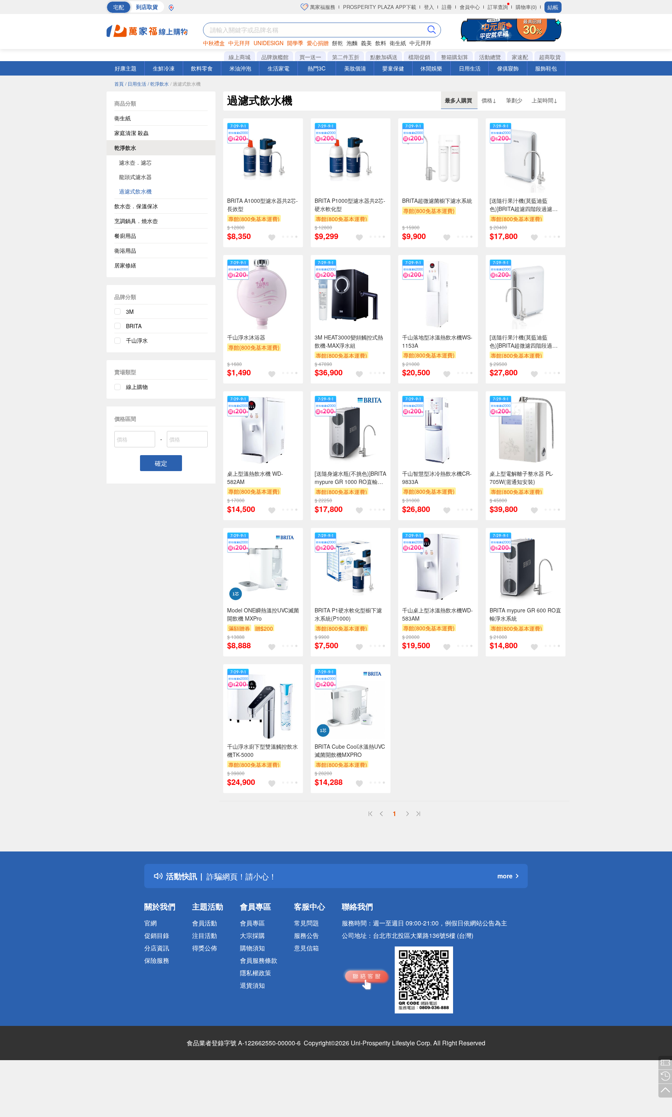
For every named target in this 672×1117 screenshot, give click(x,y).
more (505, 875)
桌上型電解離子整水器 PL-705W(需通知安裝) (521, 477)
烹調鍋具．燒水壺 (136, 221)
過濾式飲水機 (135, 191)
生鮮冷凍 (164, 68)
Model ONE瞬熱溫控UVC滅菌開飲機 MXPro (263, 614)
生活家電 (278, 68)
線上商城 (239, 57)
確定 (161, 463)
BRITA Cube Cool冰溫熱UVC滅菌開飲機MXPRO (350, 750)
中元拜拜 (239, 43)
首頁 (119, 83)
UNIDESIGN (269, 43)
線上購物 (137, 387)
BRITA (134, 326)
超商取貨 (550, 57)
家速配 (520, 57)
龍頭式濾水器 (135, 177)
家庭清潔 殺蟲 (131, 133)
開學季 (295, 43)
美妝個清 (355, 68)
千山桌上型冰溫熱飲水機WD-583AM (437, 614)
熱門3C (317, 68)
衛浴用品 (125, 250)
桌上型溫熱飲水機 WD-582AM (255, 477)
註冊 (447, 7)
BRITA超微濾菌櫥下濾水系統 (437, 200)
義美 (366, 43)
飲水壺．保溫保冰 (136, 206)
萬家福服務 (321, 7)
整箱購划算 (454, 57)
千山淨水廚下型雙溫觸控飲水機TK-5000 (262, 750)
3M (130, 311)
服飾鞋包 (546, 68)
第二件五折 (345, 57)
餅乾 (337, 43)
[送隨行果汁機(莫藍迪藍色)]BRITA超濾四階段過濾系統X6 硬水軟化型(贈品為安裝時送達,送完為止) (525, 205)
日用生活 (470, 68)
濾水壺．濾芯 (135, 162)
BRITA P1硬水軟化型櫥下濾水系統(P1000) (348, 614)
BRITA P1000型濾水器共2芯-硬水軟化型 (350, 205)
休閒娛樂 (431, 68)
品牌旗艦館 (275, 57)
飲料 (380, 43)
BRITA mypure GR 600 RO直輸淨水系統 (525, 614)
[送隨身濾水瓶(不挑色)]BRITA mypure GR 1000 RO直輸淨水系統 (350, 478)
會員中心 (470, 7)
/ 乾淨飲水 (158, 83)
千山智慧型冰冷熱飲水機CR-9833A (437, 477)
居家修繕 (125, 265)
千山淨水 (137, 340)
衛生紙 (398, 43)
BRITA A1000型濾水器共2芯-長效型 (262, 205)
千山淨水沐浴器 (246, 337)
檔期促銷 (419, 57)
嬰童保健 (393, 68)
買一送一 (310, 57)
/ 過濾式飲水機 (185, 83)
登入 (429, 7)
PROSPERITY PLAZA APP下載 (379, 7)
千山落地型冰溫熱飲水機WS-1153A (437, 341)
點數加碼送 (383, 57)
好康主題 (125, 68)
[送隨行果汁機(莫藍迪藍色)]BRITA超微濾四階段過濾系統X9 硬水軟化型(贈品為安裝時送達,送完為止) (525, 341)
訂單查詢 (498, 7)
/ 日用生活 (135, 83)
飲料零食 (202, 68)
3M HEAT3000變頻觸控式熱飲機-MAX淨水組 (349, 341)
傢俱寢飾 (508, 68)
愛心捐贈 (318, 43)
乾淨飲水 (125, 147)
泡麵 (351, 43)
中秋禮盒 (214, 43)
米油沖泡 (240, 68)
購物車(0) (526, 7)
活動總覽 (490, 57)
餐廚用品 (125, 235)
